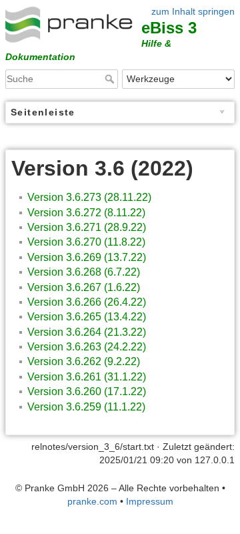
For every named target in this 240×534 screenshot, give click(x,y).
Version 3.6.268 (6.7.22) (83, 272)
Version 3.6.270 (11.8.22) (86, 242)
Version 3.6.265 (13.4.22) (86, 316)
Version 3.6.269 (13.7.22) (86, 257)
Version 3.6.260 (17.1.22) (86, 391)
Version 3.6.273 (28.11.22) (89, 197)
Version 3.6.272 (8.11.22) (86, 212)
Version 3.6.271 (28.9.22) (86, 227)
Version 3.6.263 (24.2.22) (86, 346)
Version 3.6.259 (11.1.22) (86, 407)
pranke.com (92, 501)
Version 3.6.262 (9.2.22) (83, 361)
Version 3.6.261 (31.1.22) (86, 376)
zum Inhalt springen (193, 11)
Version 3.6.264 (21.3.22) (86, 332)
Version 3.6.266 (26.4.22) (86, 302)
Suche (111, 78)
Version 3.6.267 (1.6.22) (83, 287)
